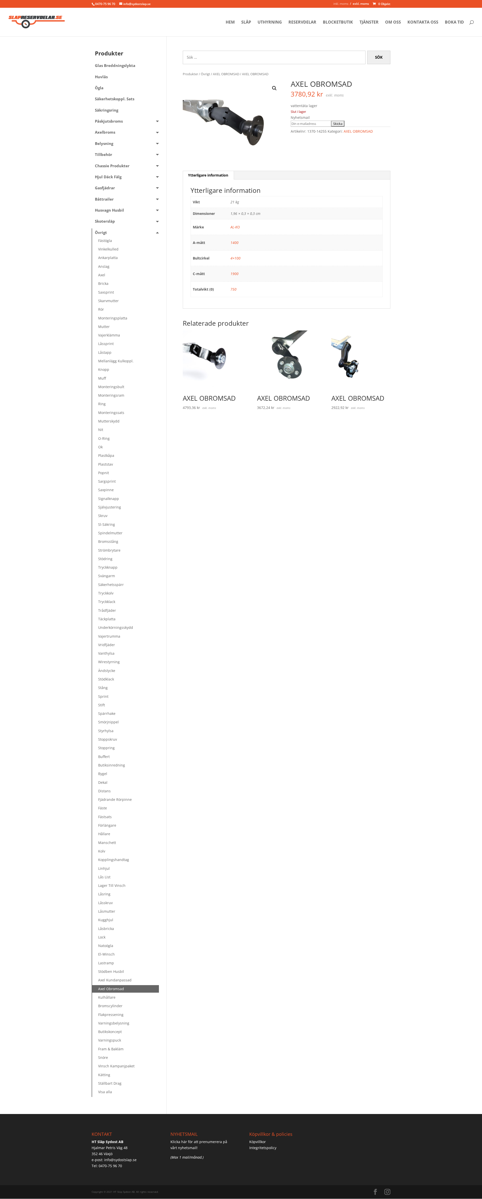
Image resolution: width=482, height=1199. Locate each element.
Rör (101, 309)
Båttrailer (104, 199)
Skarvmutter (108, 300)
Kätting (104, 1074)
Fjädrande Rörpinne (115, 799)
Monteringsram (111, 395)
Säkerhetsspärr (111, 584)
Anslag (103, 266)
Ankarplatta (108, 257)
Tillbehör (103, 154)
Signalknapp (108, 498)
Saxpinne (106, 489)
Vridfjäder (106, 644)
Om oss (393, 22)
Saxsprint (106, 292)
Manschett (107, 842)
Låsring (104, 894)
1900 (234, 273)
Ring (102, 403)
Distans (104, 791)
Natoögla (105, 945)
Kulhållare (106, 997)
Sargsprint (107, 481)
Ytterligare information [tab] (208, 175)
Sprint (103, 696)
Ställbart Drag (110, 1083)
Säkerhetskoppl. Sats (114, 99)
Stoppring (106, 747)
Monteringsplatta (112, 318)
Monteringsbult (111, 386)
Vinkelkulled (108, 249)
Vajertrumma (109, 636)
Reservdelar (302, 22)
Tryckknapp (107, 567)
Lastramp (106, 963)
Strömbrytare (109, 550)
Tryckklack (106, 601)
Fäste (102, 808)
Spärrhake (106, 713)
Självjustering (109, 507)
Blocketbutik (338, 22)
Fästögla (105, 240)
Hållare (104, 833)
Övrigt (205, 74)
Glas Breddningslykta (115, 65)
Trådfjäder (107, 610)
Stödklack (106, 679)
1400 (234, 242)
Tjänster (369, 22)
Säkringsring (106, 110)
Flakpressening (111, 1014)
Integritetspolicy (262, 1147)
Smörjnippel (108, 722)
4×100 (235, 258)
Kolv (101, 851)
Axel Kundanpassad (115, 980)
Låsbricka (106, 928)
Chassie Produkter (112, 165)
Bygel (102, 773)
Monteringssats (111, 412)
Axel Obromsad (111, 988)
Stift (101, 705)
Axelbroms (105, 132)
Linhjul (104, 868)
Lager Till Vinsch (112, 885)
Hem (230, 22)
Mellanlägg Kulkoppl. (116, 361)
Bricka (103, 283)
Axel (101, 275)
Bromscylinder (110, 1005)
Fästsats (105, 816)
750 (233, 289)
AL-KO (235, 227)
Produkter (190, 74)
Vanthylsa (106, 653)
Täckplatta (106, 619)
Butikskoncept (110, 1031)
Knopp (103, 369)
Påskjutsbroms (109, 121)
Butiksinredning (111, 765)
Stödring (105, 558)
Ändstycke (106, 670)
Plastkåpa (106, 455)
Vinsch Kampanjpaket (116, 1066)
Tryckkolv (105, 593)
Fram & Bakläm (111, 1049)
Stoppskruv (107, 739)
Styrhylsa (105, 730)
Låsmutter (106, 911)
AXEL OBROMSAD (226, 74)
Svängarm (106, 575)
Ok (100, 447)
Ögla (99, 88)
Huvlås (101, 76)
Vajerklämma (109, 335)
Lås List (104, 877)
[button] (274, 88)
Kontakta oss (422, 22)
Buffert (104, 756)
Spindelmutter (110, 533)
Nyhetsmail (300, 117)
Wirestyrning (109, 661)
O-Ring (104, 438)
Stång (103, 687)
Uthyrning (270, 22)
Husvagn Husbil (109, 210)
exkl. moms (361, 4)
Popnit (103, 472)
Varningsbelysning (113, 1023)
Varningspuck (109, 1040)
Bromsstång (108, 541)
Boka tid (454, 22)
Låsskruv (105, 902)
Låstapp (104, 352)
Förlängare (107, 825)
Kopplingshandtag (113, 859)
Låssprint (106, 343)
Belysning (104, 143)
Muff (102, 378)
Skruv (102, 515)
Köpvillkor (257, 1141)
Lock (101, 937)
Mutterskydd (108, 421)
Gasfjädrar (105, 188)
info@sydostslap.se (120, 1159)
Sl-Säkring (106, 524)
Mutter (104, 326)
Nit (100, 429)
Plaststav (105, 464)
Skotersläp (105, 221)
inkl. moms (340, 4)
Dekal (102, 782)
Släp (246, 22)
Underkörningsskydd (115, 627)
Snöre (103, 1057)
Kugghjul (105, 919)
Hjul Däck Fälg (108, 177)
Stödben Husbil (111, 971)
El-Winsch (106, 954)
